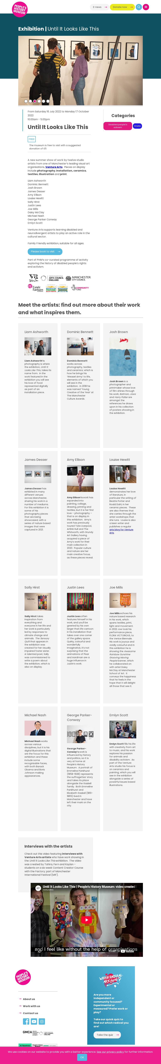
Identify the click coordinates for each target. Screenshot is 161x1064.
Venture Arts (53, 167)
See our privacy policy (110, 1052)
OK (82, 1057)
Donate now (120, 7)
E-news (97, 7)
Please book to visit (43, 251)
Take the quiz (105, 1035)
